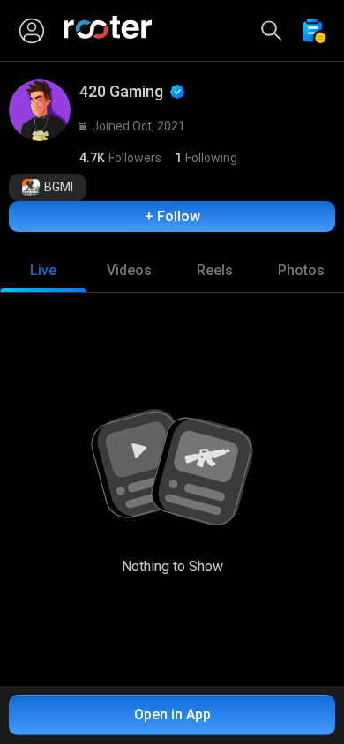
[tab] (43, 270)
